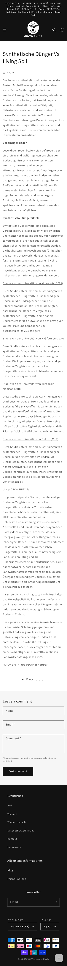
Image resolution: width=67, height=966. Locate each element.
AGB (9, 805)
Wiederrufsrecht (17, 822)
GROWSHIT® (28, 959)
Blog (10, 870)
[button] (5, 30)
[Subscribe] (55, 902)
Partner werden (16, 878)
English (47, 926)
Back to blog (35, 679)
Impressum (14, 847)
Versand (12, 814)
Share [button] (10, 72)
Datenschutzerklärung (20, 830)
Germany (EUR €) (20, 926)
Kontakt (12, 839)
